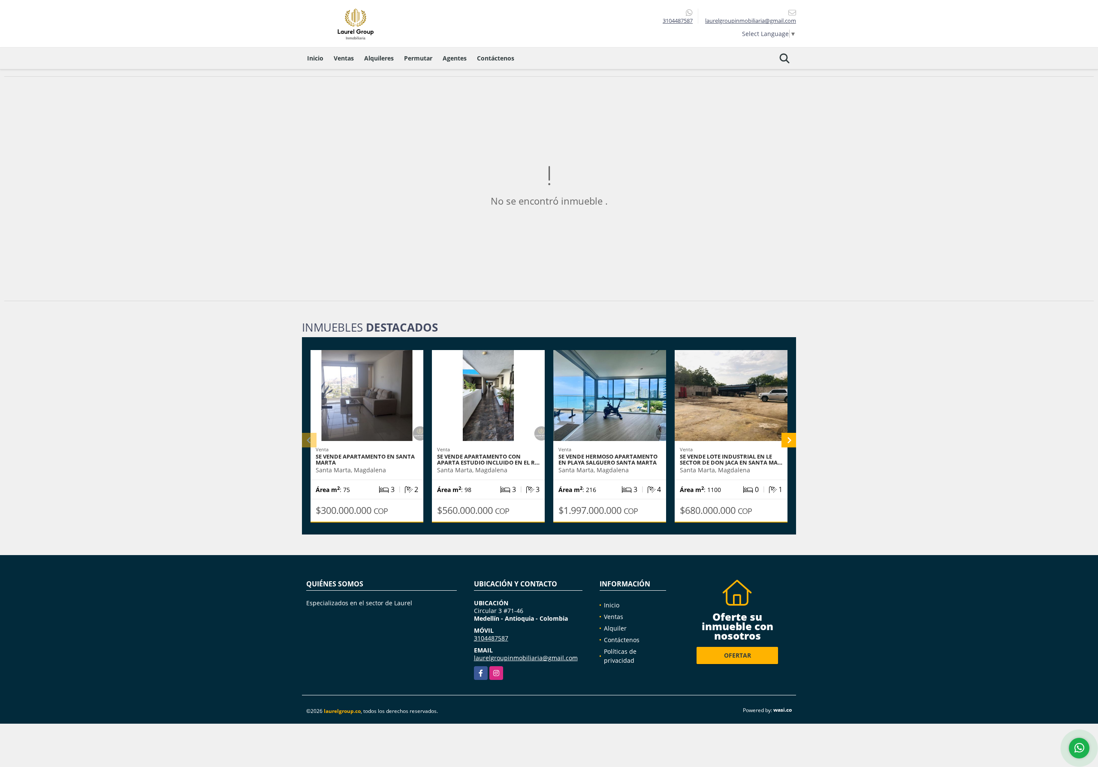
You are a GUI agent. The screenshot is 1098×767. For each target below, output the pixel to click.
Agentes (455, 58)
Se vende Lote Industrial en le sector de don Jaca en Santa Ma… (731, 459)
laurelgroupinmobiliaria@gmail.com (526, 658)
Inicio (315, 58)
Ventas (344, 58)
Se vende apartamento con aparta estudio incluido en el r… (488, 459)
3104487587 (678, 20)
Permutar (418, 58)
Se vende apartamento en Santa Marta (365, 459)
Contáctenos (495, 58)
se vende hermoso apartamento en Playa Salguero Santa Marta (608, 459)
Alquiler (615, 628)
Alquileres (379, 58)
